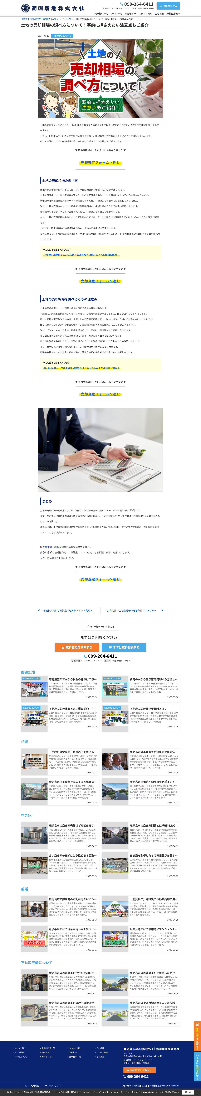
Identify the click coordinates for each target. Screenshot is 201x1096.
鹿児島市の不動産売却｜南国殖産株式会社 (151, 1049)
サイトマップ (47, 1056)
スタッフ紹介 (145, 13)
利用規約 (35, 1085)
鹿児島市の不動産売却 (52, 547)
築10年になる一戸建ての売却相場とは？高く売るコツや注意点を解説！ (81, 367)
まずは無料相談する (126, 647)
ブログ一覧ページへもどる (100, 626)
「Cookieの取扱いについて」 (150, 1092)
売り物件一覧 (101, 13)
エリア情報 (19, 1052)
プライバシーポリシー (52, 1085)
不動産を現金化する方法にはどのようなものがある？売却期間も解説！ (81, 254)
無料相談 (73, 1052)
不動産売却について (62, 35)
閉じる (188, 1092)
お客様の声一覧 (48, 1048)
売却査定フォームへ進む (100, 162)
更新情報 (45, 1052)
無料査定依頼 (173, 13)
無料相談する (170, 5)
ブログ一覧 (116, 13)
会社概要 (159, 13)
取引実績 (100, 1056)
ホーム (24, 1085)
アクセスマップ (21, 1056)
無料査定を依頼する (79, 647)
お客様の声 (130, 13)
